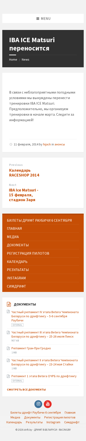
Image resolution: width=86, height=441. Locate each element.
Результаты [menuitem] (34, 422)
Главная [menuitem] (70, 412)
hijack (47, 144)
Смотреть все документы (26, 389)
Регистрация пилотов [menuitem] (59, 417)
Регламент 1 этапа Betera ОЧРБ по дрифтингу (44, 376)
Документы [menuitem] (32, 417)
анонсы (60, 144)
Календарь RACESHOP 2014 (24, 173)
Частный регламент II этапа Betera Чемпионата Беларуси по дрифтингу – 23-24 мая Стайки (44, 362)
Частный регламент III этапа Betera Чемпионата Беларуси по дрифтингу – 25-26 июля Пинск (44, 334)
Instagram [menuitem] (53, 422)
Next (12, 185)
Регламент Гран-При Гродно (31, 348)
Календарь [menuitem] (14, 422)
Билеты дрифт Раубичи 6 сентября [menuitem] (36, 412)
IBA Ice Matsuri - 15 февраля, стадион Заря (23, 194)
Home (13, 59)
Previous (16, 165)
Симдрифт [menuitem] (72, 422)
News (25, 59)
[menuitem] (43, 220)
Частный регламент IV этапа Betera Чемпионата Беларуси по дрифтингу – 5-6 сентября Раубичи (45, 316)
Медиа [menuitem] (15, 417)
